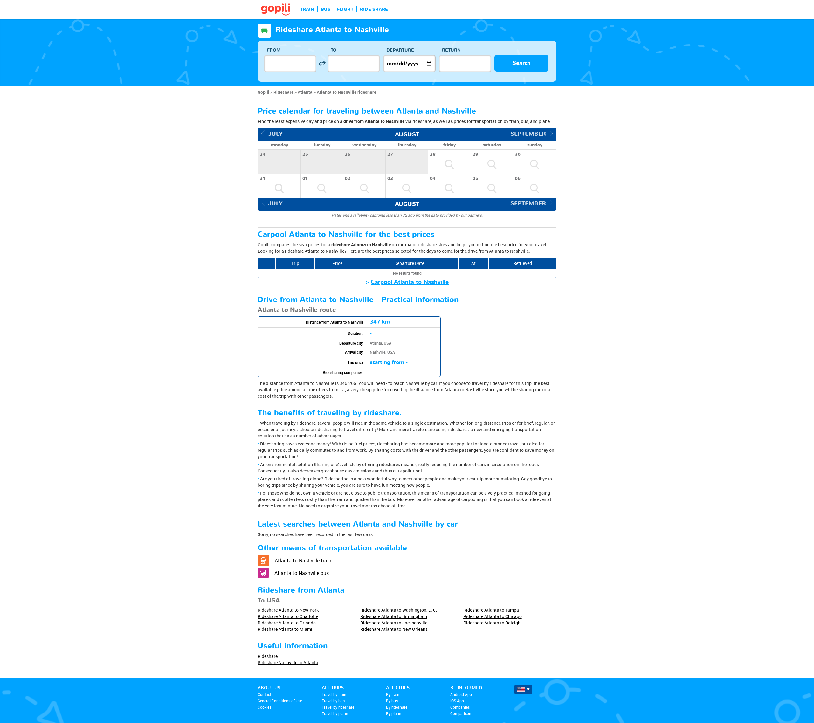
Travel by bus (333, 700)
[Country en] (523, 689)
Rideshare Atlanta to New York (288, 610)
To (333, 50)
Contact (264, 694)
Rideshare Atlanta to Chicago (492, 616)
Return (451, 50)
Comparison (460, 713)
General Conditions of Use (280, 700)
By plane (393, 713)
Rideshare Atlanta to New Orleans (394, 629)
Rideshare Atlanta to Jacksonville (393, 623)
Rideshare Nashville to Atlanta (288, 662)
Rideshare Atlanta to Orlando (287, 623)
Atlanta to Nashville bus (301, 572)
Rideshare (268, 656)
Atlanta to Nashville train (303, 560)
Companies (460, 707)
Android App (461, 694)
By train (392, 694)
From (274, 50)
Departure (400, 50)
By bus (392, 700)
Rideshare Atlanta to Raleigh (492, 623)
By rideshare (396, 707)
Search (521, 63)
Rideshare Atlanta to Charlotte (288, 616)
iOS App (457, 700)
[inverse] (322, 63)
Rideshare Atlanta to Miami (285, 629)
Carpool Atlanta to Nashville (410, 282)
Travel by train (334, 694)
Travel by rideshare (338, 707)
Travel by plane (335, 713)
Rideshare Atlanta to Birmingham (393, 616)
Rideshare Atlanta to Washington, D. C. (398, 610)
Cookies (264, 707)
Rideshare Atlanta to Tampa (491, 610)
